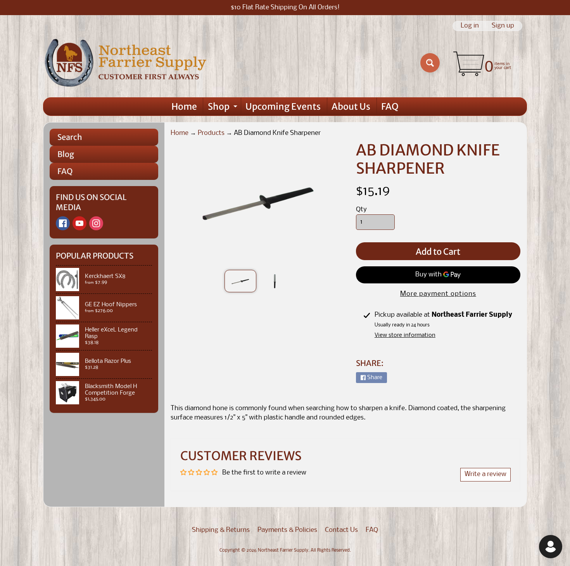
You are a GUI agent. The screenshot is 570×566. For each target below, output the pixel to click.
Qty (361, 209)
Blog (65, 154)
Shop (223, 108)
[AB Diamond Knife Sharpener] (240, 281)
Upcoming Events (283, 106)
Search (69, 137)
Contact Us (341, 530)
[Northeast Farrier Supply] (127, 63)
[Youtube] (79, 223)
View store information (405, 335)
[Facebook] (63, 223)
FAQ (390, 106)
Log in (470, 26)
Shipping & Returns (221, 530)
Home (184, 106)
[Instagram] (96, 223)
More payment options (438, 294)
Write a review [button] (485, 474)
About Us (351, 106)
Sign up (503, 26)
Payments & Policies (287, 530)
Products (211, 133)
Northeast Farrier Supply (283, 550)
